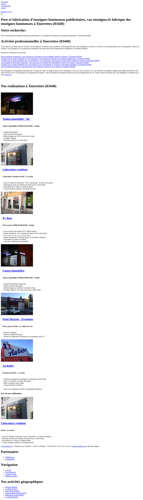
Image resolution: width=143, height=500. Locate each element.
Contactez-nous (10, 474)
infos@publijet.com (79, 446)
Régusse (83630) (11, 487)
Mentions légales (11, 476)
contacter (8, 75)
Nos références (10, 472)
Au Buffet (8, 365)
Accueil (8, 470)
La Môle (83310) (11, 489)
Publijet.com (9, 457)
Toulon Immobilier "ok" (17, 118)
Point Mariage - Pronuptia (18, 319)
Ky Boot (7, 218)
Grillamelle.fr (10, 459)
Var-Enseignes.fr (7, 446)
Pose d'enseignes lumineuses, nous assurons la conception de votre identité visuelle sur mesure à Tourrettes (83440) (41, 57)
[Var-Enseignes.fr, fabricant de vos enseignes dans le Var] (4, 2)
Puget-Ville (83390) (12, 491)
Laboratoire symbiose (15, 169)
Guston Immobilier (14, 270)
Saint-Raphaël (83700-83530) (15, 493)
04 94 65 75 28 (6, 12)
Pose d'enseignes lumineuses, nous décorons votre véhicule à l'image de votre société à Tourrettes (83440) (38, 67)
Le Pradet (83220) (11, 497)
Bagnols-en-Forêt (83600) (14, 495)
